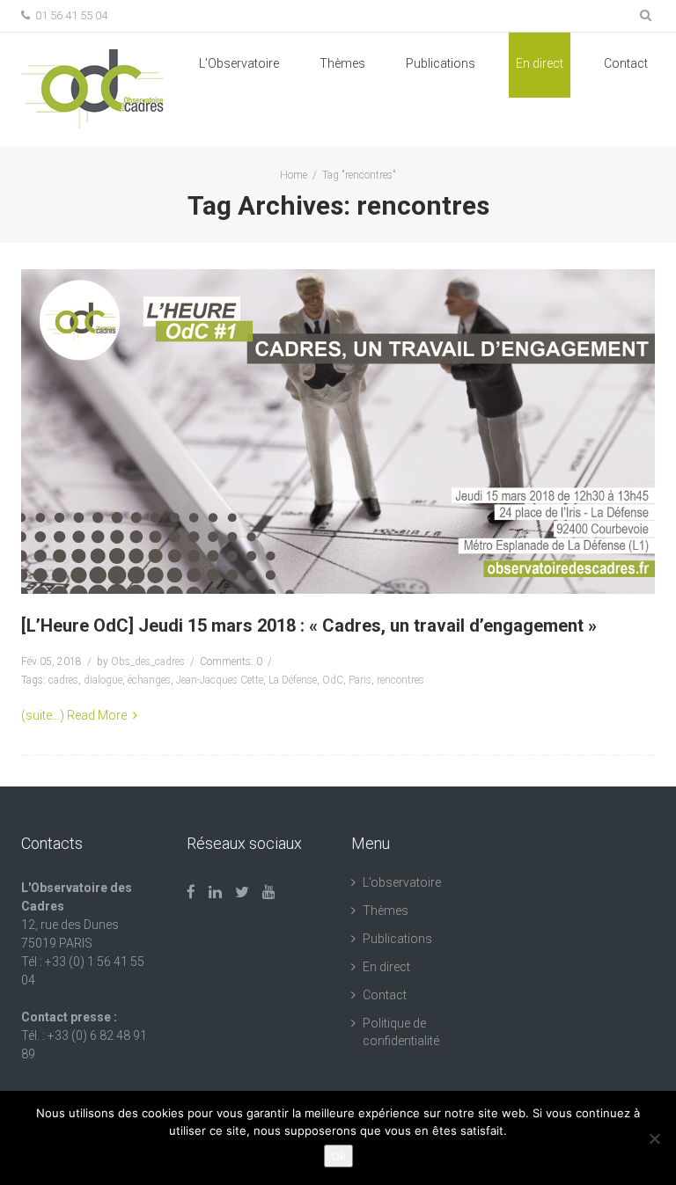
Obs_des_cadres (148, 661)
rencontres (400, 680)
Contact (626, 63)
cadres (63, 680)
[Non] (654, 1138)
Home (293, 175)
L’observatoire (402, 882)
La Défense (292, 680)
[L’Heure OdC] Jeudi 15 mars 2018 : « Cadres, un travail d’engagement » (309, 625)
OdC (332, 680)
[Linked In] (215, 892)
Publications (397, 939)
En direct (539, 63)
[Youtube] (269, 892)
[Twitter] (242, 892)
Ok (338, 1156)
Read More (97, 715)
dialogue (103, 680)
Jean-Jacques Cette (219, 680)
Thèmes (342, 63)
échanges (149, 680)
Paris (360, 680)
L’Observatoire (239, 63)
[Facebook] (191, 892)
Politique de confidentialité (401, 1032)
